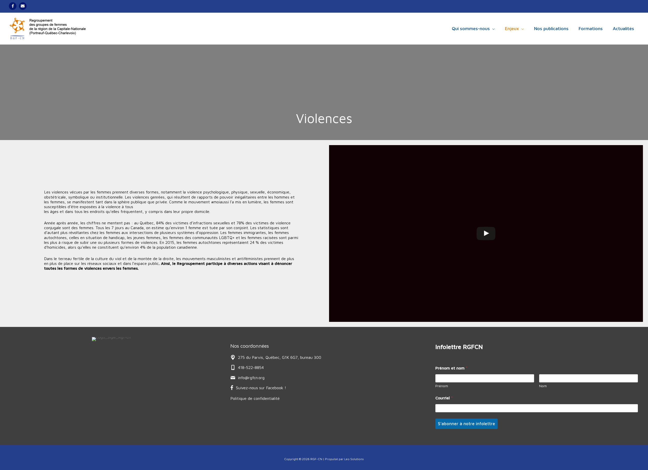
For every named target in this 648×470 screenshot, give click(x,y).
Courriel (444, 398)
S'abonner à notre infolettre (466, 423)
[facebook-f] (13, 6)
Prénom (441, 386)
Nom (543, 386)
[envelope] (23, 6)
